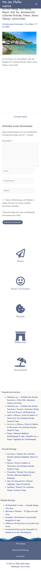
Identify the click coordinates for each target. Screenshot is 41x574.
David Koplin (25, 566)
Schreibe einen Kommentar (12, 24)
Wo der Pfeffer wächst (12, 4)
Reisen (20, 261)
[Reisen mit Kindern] (20, 281)
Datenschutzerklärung (20, 550)
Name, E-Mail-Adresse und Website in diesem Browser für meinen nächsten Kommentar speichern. (18, 203)
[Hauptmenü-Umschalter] (36, 2)
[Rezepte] (20, 308)
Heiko (9, 415)
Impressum (20, 556)
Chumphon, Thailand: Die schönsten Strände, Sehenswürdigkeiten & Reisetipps (21, 475)
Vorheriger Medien (20, 117)
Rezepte (20, 316)
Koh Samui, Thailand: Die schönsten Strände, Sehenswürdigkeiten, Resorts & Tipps (22, 457)
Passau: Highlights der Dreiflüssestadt (21, 439)
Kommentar (7, 140)
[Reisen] (20, 253)
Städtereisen (20, 342)
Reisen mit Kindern (20, 288)
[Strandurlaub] (20, 362)
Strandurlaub (20, 370)
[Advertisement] (20, 90)
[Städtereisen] (20, 336)
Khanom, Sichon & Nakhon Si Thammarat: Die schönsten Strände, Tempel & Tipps (22, 418)
